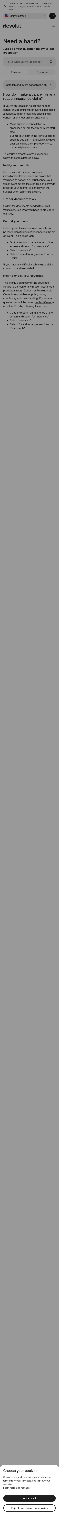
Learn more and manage (16, 1487)
